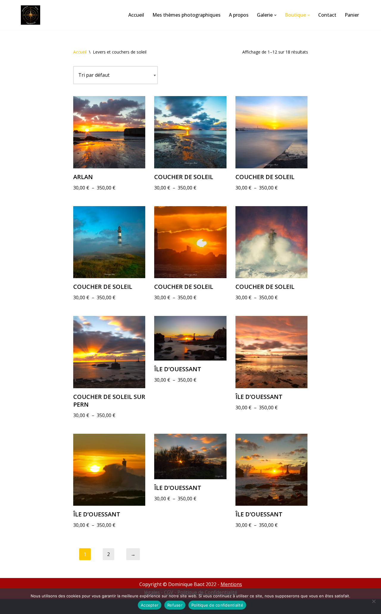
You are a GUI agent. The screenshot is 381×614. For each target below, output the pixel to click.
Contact (327, 15)
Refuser (174, 605)
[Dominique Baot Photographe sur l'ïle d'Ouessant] (32, 15)
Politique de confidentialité (217, 605)
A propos (239, 15)
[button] (275, 15)
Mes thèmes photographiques (186, 15)
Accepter (149, 605)
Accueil (136, 15)
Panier (352, 15)
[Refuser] (374, 601)
